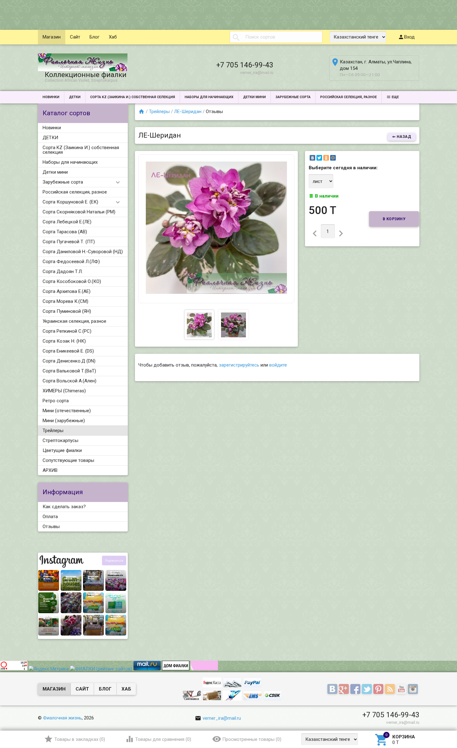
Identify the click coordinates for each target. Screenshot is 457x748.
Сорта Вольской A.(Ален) (69, 381)
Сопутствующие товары (68, 460)
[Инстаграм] (413, 689)
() (79, 739)
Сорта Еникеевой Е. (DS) (68, 351)
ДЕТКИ (75, 97)
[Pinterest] (379, 689)
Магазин (52, 37)
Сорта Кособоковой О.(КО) (72, 281)
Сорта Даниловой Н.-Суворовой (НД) (83, 251)
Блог (94, 37)
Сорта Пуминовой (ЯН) (67, 311)
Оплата (50, 516)
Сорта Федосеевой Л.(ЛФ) (71, 261)
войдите (278, 365)
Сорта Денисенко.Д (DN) (69, 361)
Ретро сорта (56, 401)
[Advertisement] (113, 14)
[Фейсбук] (356, 689)
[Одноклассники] (326, 158)
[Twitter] (319, 158)
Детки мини (254, 97)
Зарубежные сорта (293, 97)
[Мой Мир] (333, 158)
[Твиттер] (367, 689)
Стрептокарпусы (60, 440)
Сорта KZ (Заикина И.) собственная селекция (132, 97)
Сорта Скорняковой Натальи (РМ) (79, 212)
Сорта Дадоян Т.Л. (63, 271)
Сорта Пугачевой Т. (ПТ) (69, 241)
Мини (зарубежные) (64, 420)
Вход (409, 37)
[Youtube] (402, 689)
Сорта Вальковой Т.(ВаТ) (69, 371)
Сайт (75, 37)
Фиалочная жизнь (62, 718)
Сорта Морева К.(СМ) (65, 301)
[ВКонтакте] (312, 158)
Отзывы (51, 526)
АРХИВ (50, 470)
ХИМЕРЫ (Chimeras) (64, 391)
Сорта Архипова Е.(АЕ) (66, 291)
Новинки (51, 97)
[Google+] (344, 689)
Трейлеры (53, 430)
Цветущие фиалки (62, 450)
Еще (395, 97)
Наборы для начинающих (209, 97)
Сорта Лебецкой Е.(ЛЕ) (67, 222)
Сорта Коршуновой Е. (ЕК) (70, 202)
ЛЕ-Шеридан (187, 111)
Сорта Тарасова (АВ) (65, 232)
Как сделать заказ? (64, 506)
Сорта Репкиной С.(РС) (67, 331)
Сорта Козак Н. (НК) (64, 341)
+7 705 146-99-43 (244, 65)
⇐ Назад (401, 137)
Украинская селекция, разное (74, 321)
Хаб (113, 37)
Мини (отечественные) (67, 410)
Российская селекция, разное (348, 97)
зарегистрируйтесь (239, 365)
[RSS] (390, 689)
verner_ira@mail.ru (222, 718)
